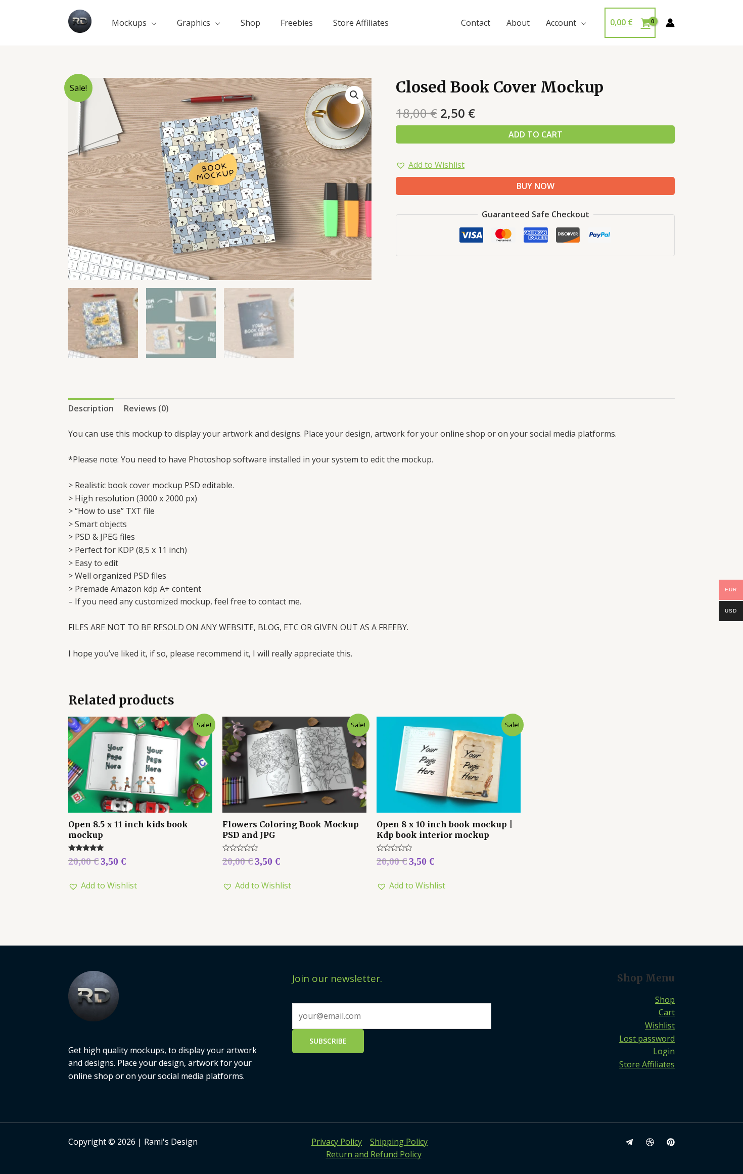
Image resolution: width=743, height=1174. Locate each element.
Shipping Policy (399, 1141)
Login (664, 1051)
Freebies (297, 22)
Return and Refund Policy (374, 1154)
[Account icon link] (670, 22)
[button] (430, 165)
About (518, 22)
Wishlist (660, 1025)
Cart (667, 1012)
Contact (475, 22)
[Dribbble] (650, 1142)
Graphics (193, 22)
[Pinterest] (671, 1142)
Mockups (129, 22)
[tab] (91, 408)
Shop (250, 22)
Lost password (647, 1038)
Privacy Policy (336, 1141)
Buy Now (535, 186)
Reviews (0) (146, 408)
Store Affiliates (361, 22)
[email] (629, 1142)
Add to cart (535, 134)
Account (561, 22)
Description (91, 408)
